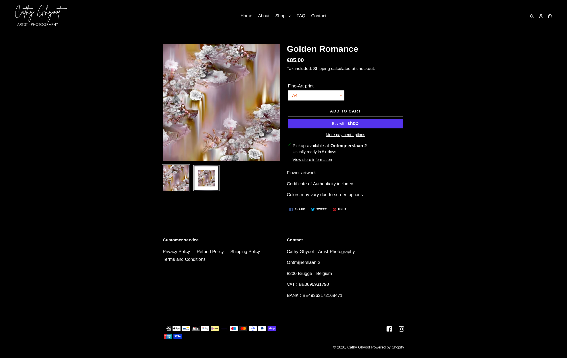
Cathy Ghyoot (359, 347)
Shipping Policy (245, 251)
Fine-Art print (301, 85)
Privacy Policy (176, 251)
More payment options (345, 135)
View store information (312, 159)
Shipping (321, 68)
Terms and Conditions (184, 259)
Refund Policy (210, 251)
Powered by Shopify (387, 347)
